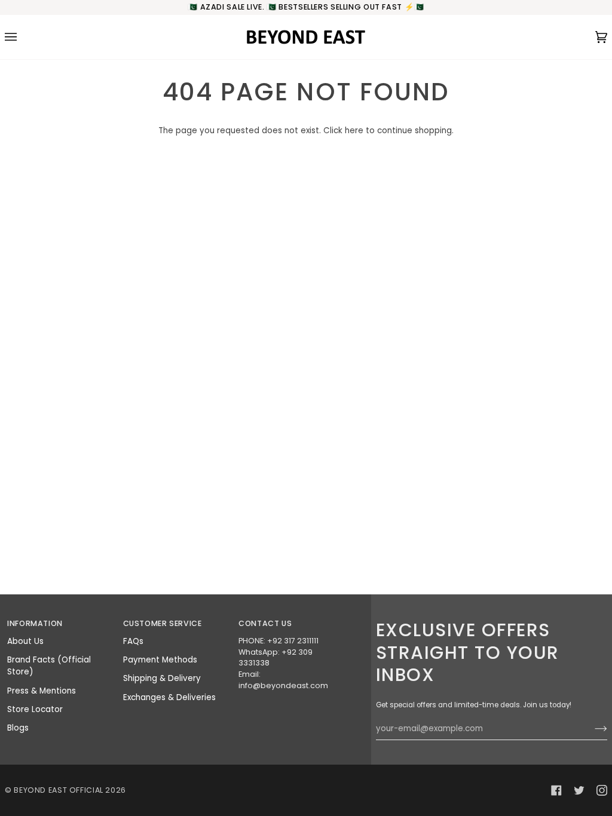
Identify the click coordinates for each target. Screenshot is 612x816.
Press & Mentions (41, 691)
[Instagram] (601, 790)
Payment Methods (160, 659)
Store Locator (35, 709)
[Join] (591, 728)
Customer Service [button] (162, 623)
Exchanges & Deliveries (169, 697)
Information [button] (35, 623)
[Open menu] (23, 37)
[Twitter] (579, 790)
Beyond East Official (58, 790)
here (354, 130)
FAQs (133, 641)
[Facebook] (556, 790)
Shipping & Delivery (162, 678)
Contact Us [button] (265, 623)
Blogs (18, 728)
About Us (25, 641)
